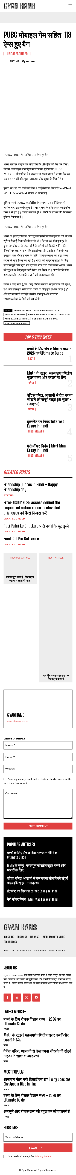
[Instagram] (17, 997)
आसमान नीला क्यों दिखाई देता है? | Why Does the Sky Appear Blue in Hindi (37, 1081)
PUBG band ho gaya (15, 315)
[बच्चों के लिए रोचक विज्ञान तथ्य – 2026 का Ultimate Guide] (14, 353)
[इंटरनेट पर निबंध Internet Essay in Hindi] (14, 426)
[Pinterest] (23, 67)
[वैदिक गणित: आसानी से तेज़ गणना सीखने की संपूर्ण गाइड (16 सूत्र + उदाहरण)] (14, 402)
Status (9, 495)
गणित (31, 382)
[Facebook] (7, 67)
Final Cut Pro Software (21, 538)
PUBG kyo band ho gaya (45, 319)
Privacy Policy (43, 1156)
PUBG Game (65, 315)
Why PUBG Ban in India (16, 323)
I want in (36, 1147)
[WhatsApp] (31, 67)
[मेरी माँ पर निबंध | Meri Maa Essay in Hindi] (14, 450)
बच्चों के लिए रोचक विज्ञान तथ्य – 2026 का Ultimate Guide (49, 350)
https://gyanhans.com (17, 721)
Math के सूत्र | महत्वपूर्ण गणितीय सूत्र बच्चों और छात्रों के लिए (49, 375)
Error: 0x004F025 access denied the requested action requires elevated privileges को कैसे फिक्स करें (32, 507)
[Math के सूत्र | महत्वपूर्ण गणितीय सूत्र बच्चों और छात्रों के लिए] (14, 377)
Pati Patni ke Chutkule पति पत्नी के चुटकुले (37, 525)
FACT (31, 358)
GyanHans (28, 61)
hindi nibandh (36, 431)
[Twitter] (15, 67)
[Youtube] (36, 997)
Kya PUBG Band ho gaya (46, 310)
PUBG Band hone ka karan (42, 315)
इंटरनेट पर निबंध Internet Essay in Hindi (45, 423)
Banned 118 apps (22, 310)
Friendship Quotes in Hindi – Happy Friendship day (31, 487)
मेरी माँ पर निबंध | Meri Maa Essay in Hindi (46, 448)
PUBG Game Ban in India (17, 319)
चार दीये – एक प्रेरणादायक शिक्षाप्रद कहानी (56, 677)
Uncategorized (14, 518)
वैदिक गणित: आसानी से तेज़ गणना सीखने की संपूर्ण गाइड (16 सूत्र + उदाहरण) (49, 399)
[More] (39, 67)
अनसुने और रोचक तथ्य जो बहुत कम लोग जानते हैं (37, 1111)
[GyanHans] (7, 61)
